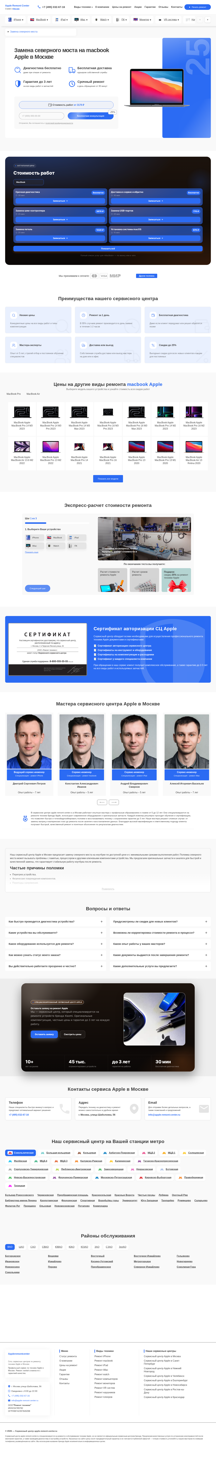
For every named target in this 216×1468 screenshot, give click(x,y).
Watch (103, 20)
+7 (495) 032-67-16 (53, 7)
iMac (82, 20)
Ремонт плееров (103, 1397)
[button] (102, 802)
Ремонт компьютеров (106, 1379)
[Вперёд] (208, 20)
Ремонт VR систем (104, 1388)
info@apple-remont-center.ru (164, 1115)
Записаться (59, 201)
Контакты (176, 7)
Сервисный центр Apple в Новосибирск (165, 1385)
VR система (170, 20)
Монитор (144, 20)
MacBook (41, 20)
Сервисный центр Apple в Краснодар (164, 1397)
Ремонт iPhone (102, 1356)
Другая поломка (146, 276)
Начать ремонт (199, 7)
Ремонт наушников (104, 1392)
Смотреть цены (72, 1034)
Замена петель (24, 229)
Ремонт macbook (103, 1360)
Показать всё (108, 248)
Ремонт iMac (101, 1370)
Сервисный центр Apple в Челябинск (164, 1376)
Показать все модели (108, 479)
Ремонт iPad (101, 1365)
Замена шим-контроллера (30, 210)
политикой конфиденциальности (59, 123)
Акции (138, 7)
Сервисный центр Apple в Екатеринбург (166, 1380)
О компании (102, 7)
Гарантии (150, 7)
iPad (63, 20)
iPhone (17, 20)
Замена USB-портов (122, 210)
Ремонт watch (101, 1374)
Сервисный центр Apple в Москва (162, 1356)
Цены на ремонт (121, 7)
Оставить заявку (44, 1034)
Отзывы (163, 7)
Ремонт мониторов (104, 1383)
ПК (123, 20)
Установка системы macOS (126, 229)
